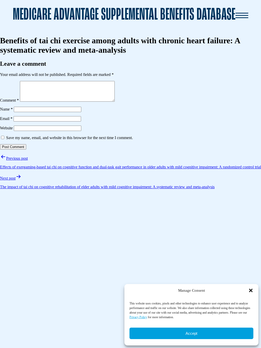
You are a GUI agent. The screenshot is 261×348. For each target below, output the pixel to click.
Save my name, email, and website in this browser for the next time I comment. (69, 138)
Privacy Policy (138, 317)
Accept (191, 333)
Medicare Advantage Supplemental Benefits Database (124, 15)
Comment (9, 100)
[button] (250, 290)
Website (6, 128)
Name (6, 109)
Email (6, 118)
